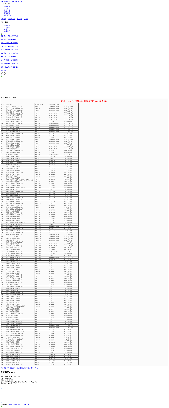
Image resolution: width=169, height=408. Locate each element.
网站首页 (7, 6)
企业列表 (19, 19)
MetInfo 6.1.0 (12, 404)
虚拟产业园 (7, 15)
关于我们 (7, 8)
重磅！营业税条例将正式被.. (9, 50)
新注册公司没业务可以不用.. (9, 43)
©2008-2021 (20, 404)
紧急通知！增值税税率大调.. (9, 36)
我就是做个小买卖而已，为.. (9, 46)
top (37, 368)
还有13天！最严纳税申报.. (9, 39)
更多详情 (3, 70)
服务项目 (7, 10)
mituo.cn (26, 404)
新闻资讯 (7, 14)
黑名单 (26, 19)
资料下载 (7, 12)
